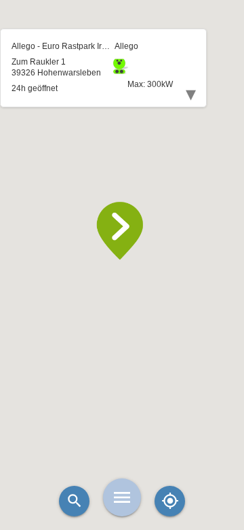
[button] (122, 231)
